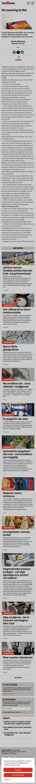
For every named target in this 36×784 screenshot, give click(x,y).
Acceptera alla (18, 770)
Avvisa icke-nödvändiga (18, 775)
